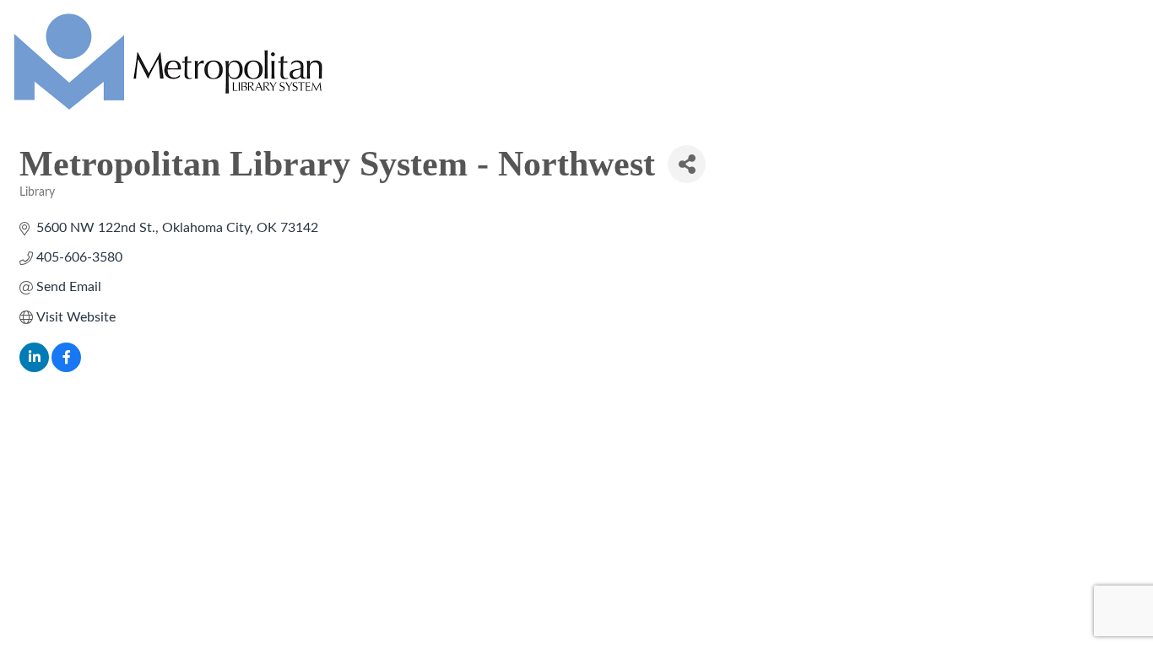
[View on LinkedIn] (34, 368)
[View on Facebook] (66, 368)
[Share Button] (687, 164)
